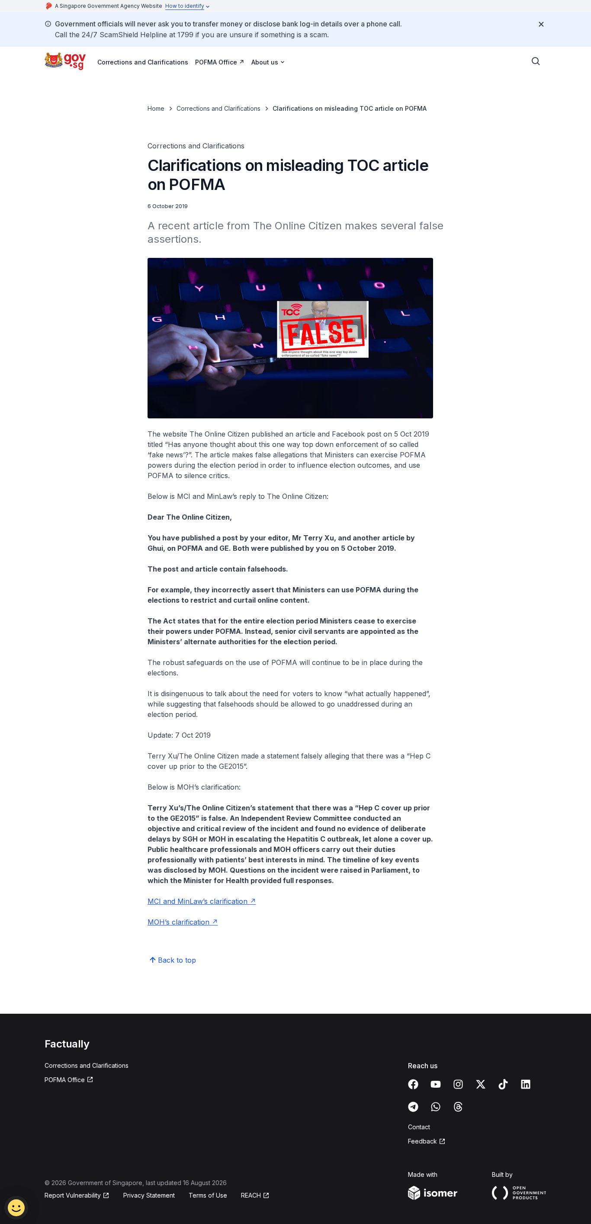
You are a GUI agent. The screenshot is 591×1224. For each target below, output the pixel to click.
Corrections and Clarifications (142, 62)
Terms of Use (208, 1195)
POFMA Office (216, 62)
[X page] (480, 1084)
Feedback (422, 1141)
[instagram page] (458, 1084)
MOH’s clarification (178, 922)
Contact (419, 1127)
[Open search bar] (536, 61)
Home (156, 108)
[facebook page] (413, 1084)
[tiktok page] (503, 1084)
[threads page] (458, 1107)
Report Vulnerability (73, 1195)
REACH (251, 1195)
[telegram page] (413, 1107)
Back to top (177, 960)
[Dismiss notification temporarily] (541, 24)
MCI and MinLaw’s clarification (197, 901)
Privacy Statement (149, 1195)
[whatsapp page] (435, 1107)
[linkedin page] (525, 1084)
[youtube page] (435, 1084)
